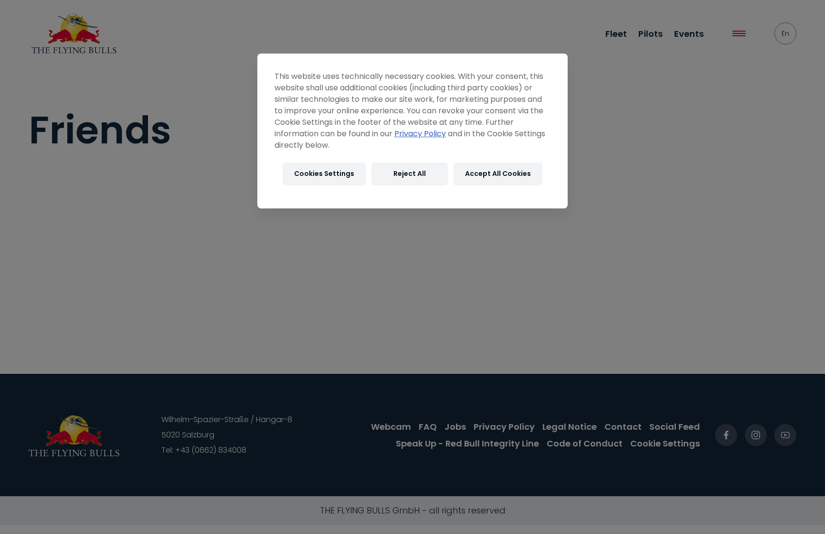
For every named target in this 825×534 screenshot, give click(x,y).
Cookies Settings (324, 173)
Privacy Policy (420, 133)
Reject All (409, 173)
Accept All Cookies (498, 173)
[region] (412, 131)
